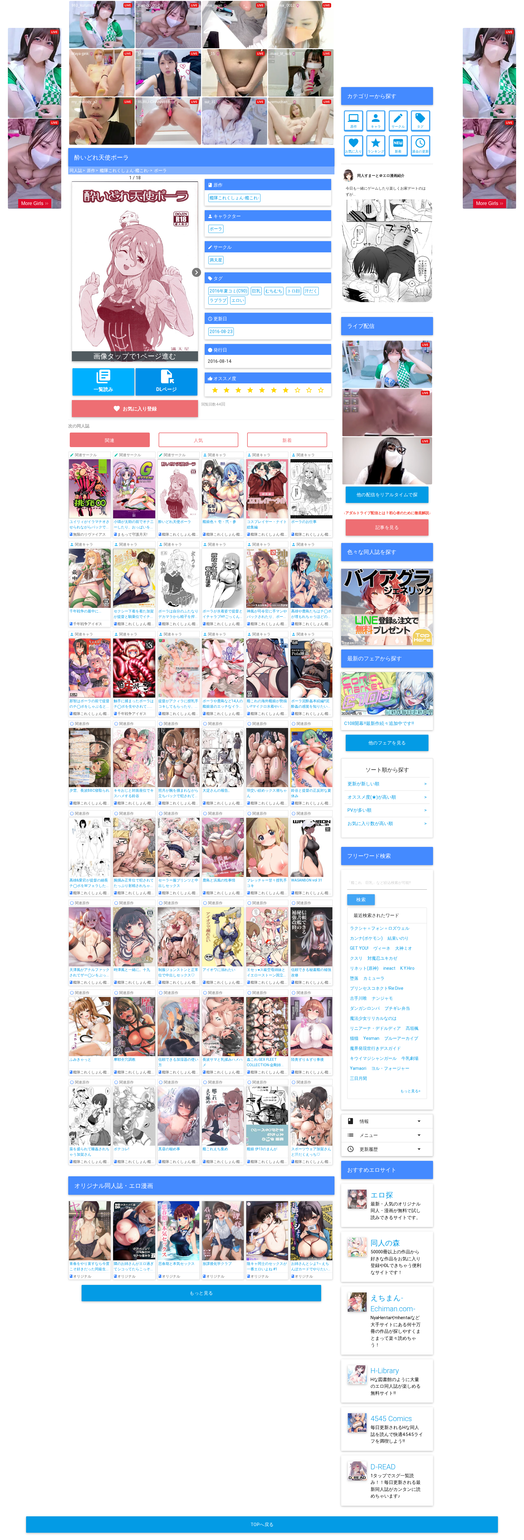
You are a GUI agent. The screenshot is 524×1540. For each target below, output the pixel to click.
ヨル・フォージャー (390, 1068)
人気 (198, 440)
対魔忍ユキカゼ (382, 958)
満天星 (216, 260)
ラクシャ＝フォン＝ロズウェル (379, 928)
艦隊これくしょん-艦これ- (124, 170)
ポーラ (160, 170)
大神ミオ (403, 948)
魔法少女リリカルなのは (373, 1018)
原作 (91, 170)
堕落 (354, 978)
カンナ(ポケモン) (366, 938)
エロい (237, 300)
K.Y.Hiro (407, 968)
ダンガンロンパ (365, 1008)
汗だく (311, 291)
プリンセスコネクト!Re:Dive (376, 988)
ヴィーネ (381, 948)
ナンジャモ (382, 998)
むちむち (273, 291)
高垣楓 (412, 1028)
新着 (287, 440)
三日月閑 (358, 1078)
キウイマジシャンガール (373, 1058)
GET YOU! (359, 948)
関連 (110, 440)
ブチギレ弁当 (397, 1008)
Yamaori (358, 1068)
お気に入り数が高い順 (387, 823)
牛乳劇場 (409, 1058)
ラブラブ (218, 300)
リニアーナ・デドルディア (375, 1028)
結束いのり (398, 938)
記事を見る (387, 527)
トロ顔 (293, 291)
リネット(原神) (364, 968)
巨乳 (256, 291)
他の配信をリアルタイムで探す (387, 497)
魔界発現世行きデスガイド (375, 1048)
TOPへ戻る (262, 1524)
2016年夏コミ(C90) (228, 291)
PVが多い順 (387, 810)
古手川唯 (358, 998)
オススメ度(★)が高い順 (387, 797)
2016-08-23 (221, 331)
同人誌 (75, 170)
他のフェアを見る (387, 743)
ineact (389, 968)
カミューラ (374, 978)
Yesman (371, 1038)
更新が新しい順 (387, 784)
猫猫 (354, 1038)
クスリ (356, 958)
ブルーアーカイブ (401, 1038)
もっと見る (201, 1293)
